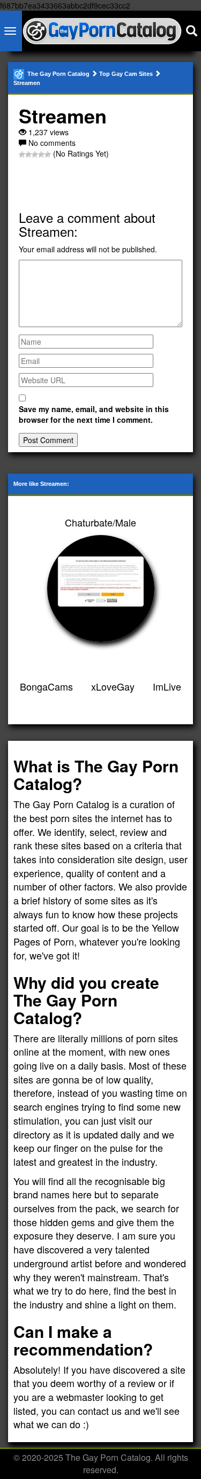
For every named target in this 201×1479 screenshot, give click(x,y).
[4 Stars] (41, 154)
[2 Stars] (28, 154)
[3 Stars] (35, 154)
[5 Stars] (47, 154)
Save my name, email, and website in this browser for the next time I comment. (94, 414)
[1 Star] (22, 154)
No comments (52, 142)
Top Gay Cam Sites (126, 74)
